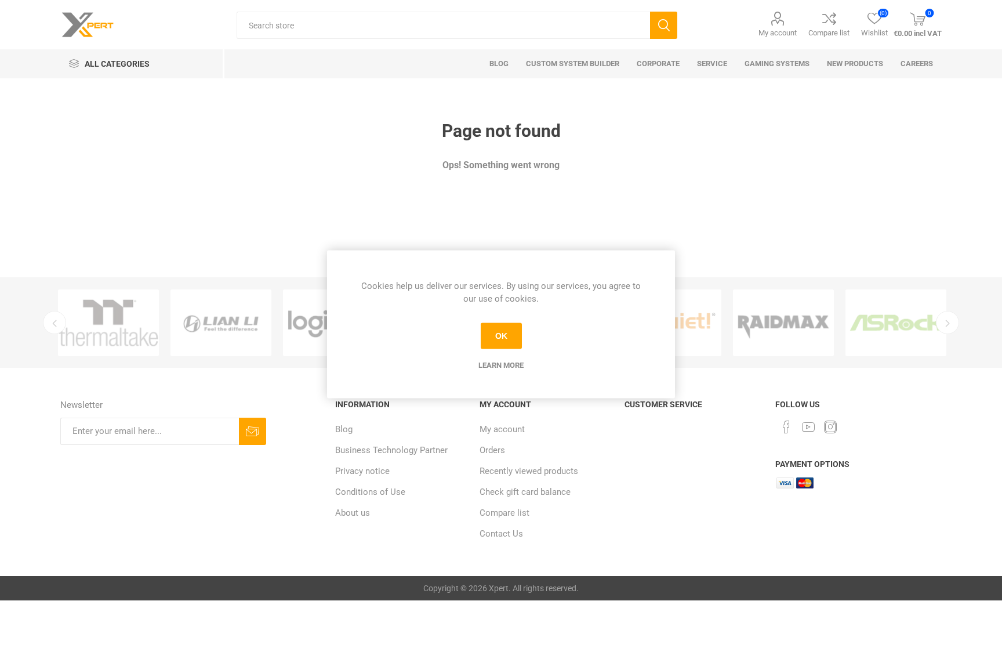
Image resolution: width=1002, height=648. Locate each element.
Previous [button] (54, 322)
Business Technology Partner (391, 450)
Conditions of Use (370, 492)
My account (777, 32)
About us (352, 513)
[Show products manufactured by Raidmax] (783, 322)
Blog (344, 429)
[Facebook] (786, 427)
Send (252, 431)
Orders (492, 450)
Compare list (828, 32)
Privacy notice (362, 471)
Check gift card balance (525, 492)
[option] (108, 322)
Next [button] (947, 322)
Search (663, 25)
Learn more (501, 364)
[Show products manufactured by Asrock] (895, 322)
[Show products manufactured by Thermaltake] (108, 322)
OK (501, 336)
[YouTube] (808, 427)
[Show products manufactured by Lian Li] (220, 322)
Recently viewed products (529, 471)
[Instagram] (830, 427)
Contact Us (501, 533)
